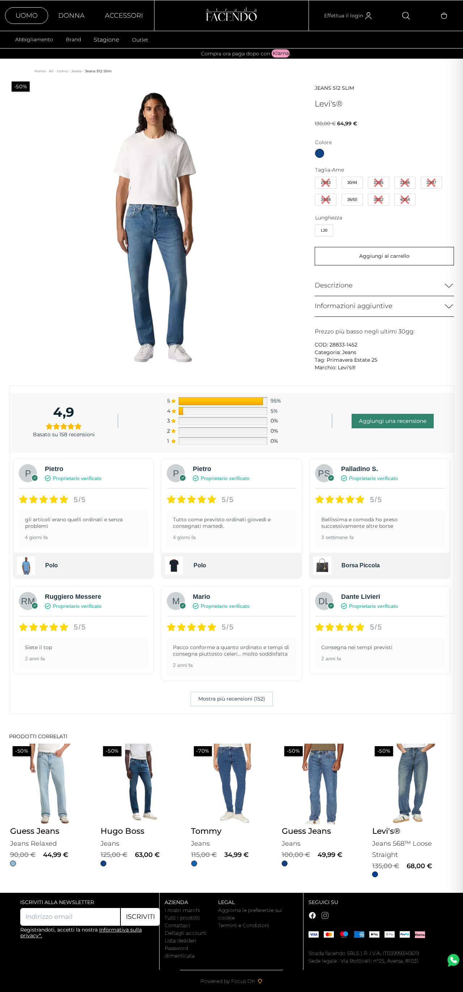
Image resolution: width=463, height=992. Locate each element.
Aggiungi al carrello (384, 256)
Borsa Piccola (360, 565)
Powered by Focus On (227, 981)
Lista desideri (180, 940)
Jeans (77, 71)
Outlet (140, 40)
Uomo (27, 16)
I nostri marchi (182, 910)
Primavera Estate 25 (352, 360)
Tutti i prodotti (182, 918)
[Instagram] (325, 915)
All (52, 71)
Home (40, 71)
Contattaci (177, 925)
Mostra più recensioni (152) (231, 698)
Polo (51, 565)
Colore (323, 142)
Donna (71, 16)
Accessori (124, 16)
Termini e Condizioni (243, 925)
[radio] (319, 153)
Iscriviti (140, 917)
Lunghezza (328, 217)
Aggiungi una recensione (392, 420)
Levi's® (347, 367)
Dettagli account (185, 933)
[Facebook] (312, 915)
